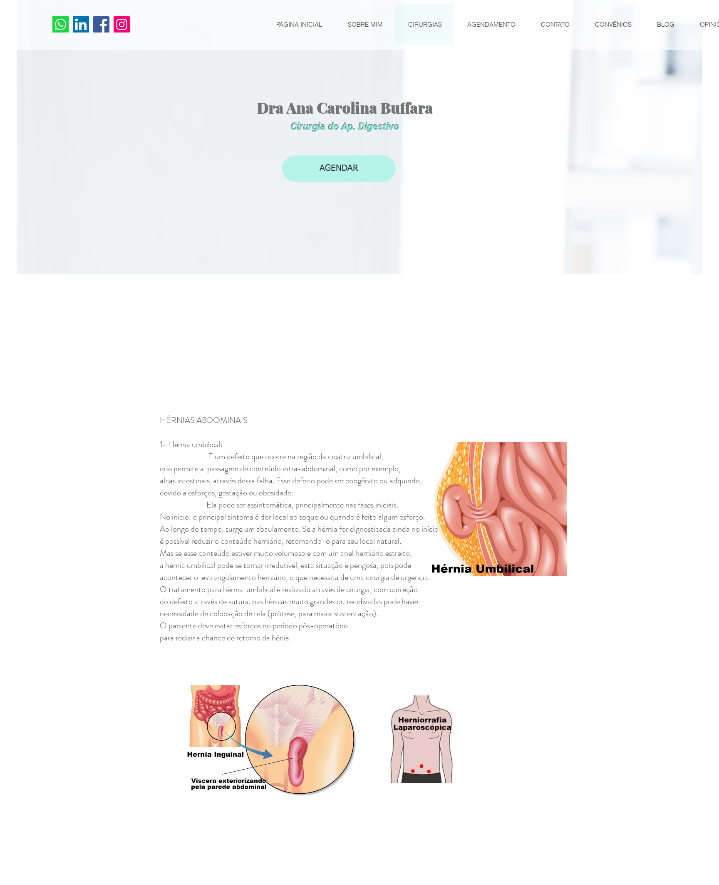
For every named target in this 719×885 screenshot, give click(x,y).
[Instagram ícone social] (122, 24)
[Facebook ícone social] (101, 24)
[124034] (60, 24)
